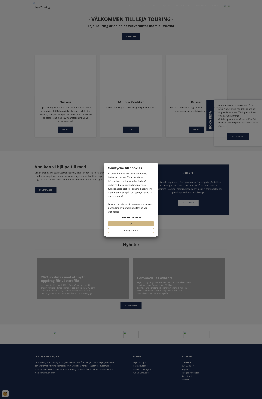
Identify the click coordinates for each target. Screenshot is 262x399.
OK (131, 223)
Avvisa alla (131, 230)
